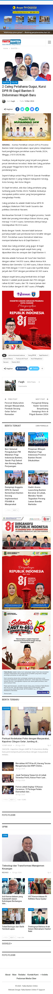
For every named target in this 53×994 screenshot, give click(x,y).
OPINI (5, 836)
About (7, 975)
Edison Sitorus (8, 359)
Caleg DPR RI (32, 355)
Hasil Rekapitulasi (36, 359)
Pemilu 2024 (16, 362)
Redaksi (22, 975)
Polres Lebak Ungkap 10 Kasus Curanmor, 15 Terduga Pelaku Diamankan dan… (29, 789)
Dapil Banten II (43, 355)
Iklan (14, 975)
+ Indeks (44, 975)
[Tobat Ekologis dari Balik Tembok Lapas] (13, 916)
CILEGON (9, 471)
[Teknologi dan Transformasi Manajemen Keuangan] (26, 848)
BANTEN (6, 82)
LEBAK (31, 471)
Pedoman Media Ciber (26, 978)
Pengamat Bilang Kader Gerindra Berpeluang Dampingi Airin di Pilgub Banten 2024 (38, 409)
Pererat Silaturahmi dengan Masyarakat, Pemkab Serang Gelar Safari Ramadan (14, 409)
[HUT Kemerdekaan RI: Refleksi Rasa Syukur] (39, 886)
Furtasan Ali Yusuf (22, 359)
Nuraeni (6, 362)
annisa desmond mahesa (16, 355)
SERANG (9, 433)
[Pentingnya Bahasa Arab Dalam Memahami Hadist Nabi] (39, 916)
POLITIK (14, 82)
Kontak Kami (33, 975)
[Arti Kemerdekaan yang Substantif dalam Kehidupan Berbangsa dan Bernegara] (13, 886)
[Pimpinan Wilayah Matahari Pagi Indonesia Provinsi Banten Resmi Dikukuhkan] (38, 439)
